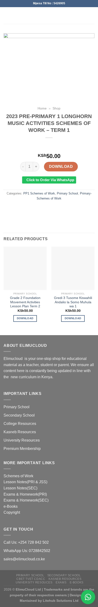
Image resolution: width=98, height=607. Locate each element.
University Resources (22, 440)
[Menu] (6, 15)
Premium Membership (22, 449)
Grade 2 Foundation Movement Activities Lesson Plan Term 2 (25, 302)
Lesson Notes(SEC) (20, 488)
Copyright (12, 512)
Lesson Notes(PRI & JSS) (25, 482)
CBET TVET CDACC (30, 579)
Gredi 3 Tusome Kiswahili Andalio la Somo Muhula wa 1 (73, 302)
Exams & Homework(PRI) (25, 494)
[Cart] (92, 15)
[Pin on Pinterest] (62, 209)
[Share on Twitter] (45, 209)
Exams (61, 582)
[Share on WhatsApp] (27, 209)
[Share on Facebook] (36, 209)
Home (42, 108)
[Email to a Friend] (53, 209)
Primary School (67, 193)
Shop (56, 108)
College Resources (20, 424)
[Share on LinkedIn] (70, 209)
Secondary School (19, 415)
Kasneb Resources (20, 432)
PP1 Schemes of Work (39, 193)
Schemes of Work (18, 476)
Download (61, 166)
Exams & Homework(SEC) (26, 500)
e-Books (11, 506)
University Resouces (34, 582)
